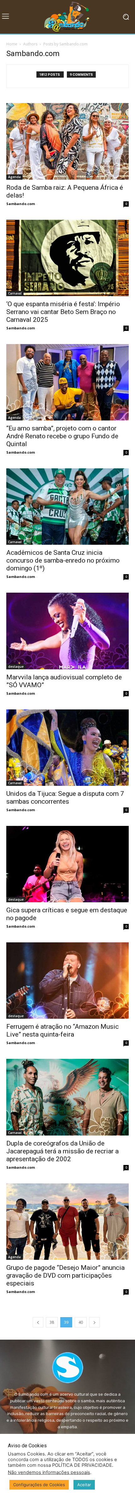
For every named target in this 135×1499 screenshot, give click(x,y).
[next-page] (94, 1322)
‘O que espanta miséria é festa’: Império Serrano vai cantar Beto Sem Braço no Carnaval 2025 (63, 311)
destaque (16, 666)
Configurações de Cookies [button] (39, 1484)
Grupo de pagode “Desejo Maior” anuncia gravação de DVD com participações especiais (65, 1275)
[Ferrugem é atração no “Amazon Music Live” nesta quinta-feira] (67, 980)
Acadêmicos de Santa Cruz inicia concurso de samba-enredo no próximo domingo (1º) (63, 560)
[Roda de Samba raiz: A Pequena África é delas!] (67, 141)
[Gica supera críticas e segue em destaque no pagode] (67, 864)
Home (11, 44)
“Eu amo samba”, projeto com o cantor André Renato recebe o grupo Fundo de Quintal (62, 436)
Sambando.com (20, 203)
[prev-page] (38, 1322)
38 (52, 1322)
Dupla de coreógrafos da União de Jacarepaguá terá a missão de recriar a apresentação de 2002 (62, 1151)
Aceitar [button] (84, 1484)
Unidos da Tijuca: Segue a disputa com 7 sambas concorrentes (65, 797)
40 (80, 1322)
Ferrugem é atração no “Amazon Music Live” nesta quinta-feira (62, 1030)
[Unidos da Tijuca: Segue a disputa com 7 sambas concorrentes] (67, 747)
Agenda (14, 177)
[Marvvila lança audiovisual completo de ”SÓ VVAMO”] (67, 631)
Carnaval (15, 293)
